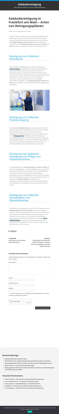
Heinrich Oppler (9, 379)
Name (11, 278)
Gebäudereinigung (29, 4)
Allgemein (13, 231)
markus (29, 31)
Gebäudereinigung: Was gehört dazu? (16, 359)
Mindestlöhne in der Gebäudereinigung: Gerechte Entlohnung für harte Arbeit (27, 361)
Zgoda (29, 411)
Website (11, 288)
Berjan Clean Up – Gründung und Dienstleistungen (19, 365)
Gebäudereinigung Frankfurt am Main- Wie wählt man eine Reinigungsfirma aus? (28, 363)
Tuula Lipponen (9, 384)
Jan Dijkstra (8, 386)
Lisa (6, 381)
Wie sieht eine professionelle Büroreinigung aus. (30, 379)
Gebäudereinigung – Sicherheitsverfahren (28, 384)
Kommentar (13, 262)
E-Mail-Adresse (13, 283)
